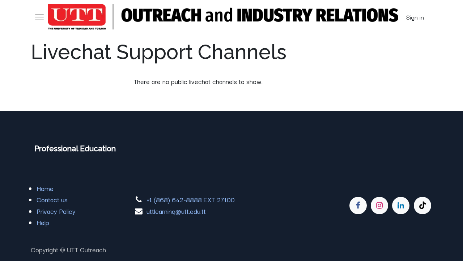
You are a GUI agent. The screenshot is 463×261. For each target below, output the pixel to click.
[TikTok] (422, 205)
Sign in (415, 17)
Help (43, 222)
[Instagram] (379, 205)
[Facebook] (358, 205)
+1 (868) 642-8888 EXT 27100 (190, 199)
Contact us (52, 199)
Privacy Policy (56, 211)
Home (45, 188)
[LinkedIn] (400, 205)
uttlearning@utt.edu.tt (176, 211)
